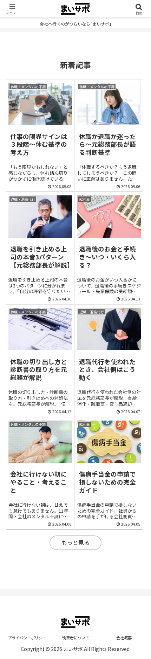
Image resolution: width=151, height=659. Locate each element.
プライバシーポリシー (27, 637)
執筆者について (75, 637)
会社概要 (124, 637)
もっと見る (75, 542)
